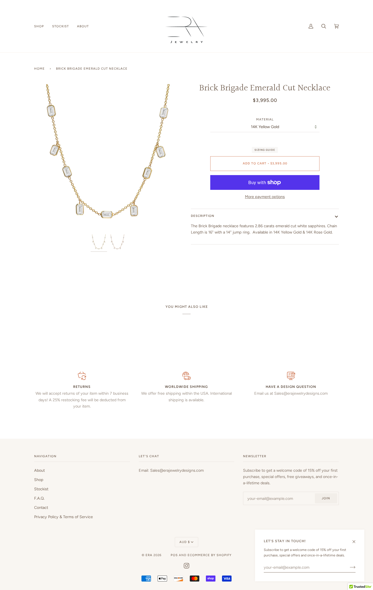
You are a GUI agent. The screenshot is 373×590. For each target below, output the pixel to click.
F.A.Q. (39, 498)
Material (265, 119)
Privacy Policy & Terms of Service (63, 516)
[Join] (348, 567)
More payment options (265, 196)
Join (326, 498)
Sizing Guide (264, 149)
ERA (149, 555)
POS (174, 555)
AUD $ (184, 542)
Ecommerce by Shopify (210, 555)
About (39, 470)
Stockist (41, 488)
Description (202, 216)
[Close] (356, 539)
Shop (38, 479)
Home (39, 68)
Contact (41, 507)
